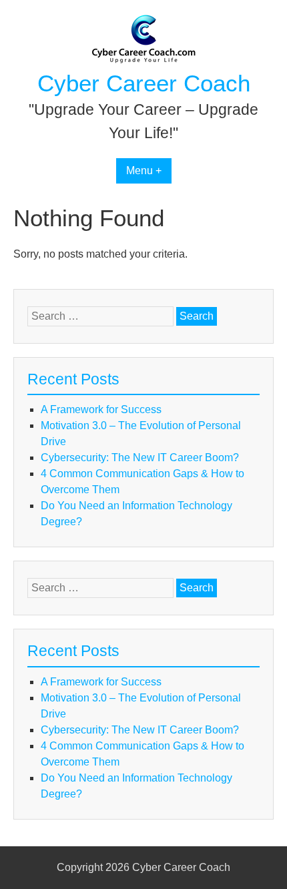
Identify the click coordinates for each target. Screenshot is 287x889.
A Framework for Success (101, 409)
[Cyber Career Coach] (143, 60)
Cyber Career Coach (143, 83)
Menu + (144, 170)
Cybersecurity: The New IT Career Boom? (140, 457)
